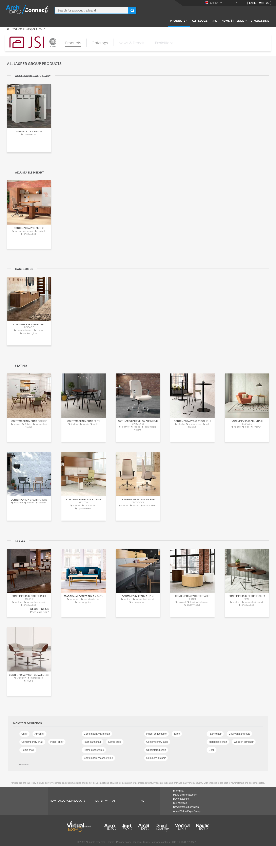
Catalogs (200, 20)
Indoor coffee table (156, 733)
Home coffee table (94, 750)
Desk (211, 750)
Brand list (178, 790)
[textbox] (92, 10)
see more (24, 764)
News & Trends (232, 20)
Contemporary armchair (97, 733)
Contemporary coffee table (98, 758)
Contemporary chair (32, 741)
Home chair (27, 750)
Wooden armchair (244, 741)
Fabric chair (215, 733)
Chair (24, 733)
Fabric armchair (92, 741)
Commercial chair (156, 758)
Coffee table (114, 741)
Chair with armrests (239, 733)
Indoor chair (56, 741)
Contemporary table (157, 741)
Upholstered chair (156, 750)
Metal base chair (218, 741)
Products (177, 20)
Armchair (39, 733)
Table (177, 733)
